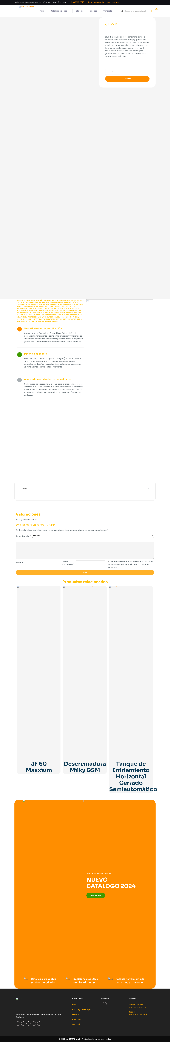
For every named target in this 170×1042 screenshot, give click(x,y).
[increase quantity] (118, 71)
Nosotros (76, 1019)
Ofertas (75, 1014)
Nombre (20, 562)
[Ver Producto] (57, 594)
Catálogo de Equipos (81, 1009)
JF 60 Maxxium (39, 767)
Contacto (76, 1024)
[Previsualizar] (57, 599)
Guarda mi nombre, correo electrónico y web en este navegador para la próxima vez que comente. (130, 564)
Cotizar (127, 79)
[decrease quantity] (108, 71)
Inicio (74, 1004)
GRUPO (72, 1039)
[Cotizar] (57, 589)
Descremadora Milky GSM (85, 767)
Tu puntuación (23, 536)
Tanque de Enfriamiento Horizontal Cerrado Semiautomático (133, 776)
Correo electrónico (68, 563)
